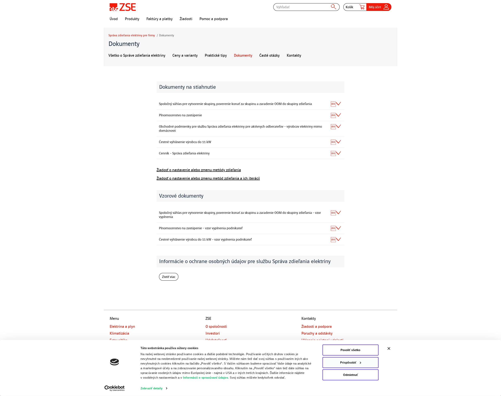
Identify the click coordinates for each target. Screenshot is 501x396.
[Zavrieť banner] (397, 348)
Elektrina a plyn (122, 326)
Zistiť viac (168, 277)
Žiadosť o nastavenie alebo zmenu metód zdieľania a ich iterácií (208, 178)
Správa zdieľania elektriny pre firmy (131, 35)
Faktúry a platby (159, 19)
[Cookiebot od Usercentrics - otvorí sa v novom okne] (114, 388)
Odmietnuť (350, 374)
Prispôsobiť (348, 362)
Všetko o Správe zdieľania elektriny (136, 55)
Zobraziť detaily (151, 388)
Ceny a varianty (185, 55)
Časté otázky (269, 55)
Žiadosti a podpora (316, 326)
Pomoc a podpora (213, 19)
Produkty (132, 19)
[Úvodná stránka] (123, 7)
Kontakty (294, 55)
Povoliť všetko (350, 350)
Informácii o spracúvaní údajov (205, 377)
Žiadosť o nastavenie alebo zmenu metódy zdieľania (199, 170)
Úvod (114, 19)
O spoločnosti (216, 326)
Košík (349, 7)
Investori (212, 333)
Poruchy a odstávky (316, 333)
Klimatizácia (119, 333)
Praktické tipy (216, 55)
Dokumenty (243, 55)
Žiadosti (186, 19)
